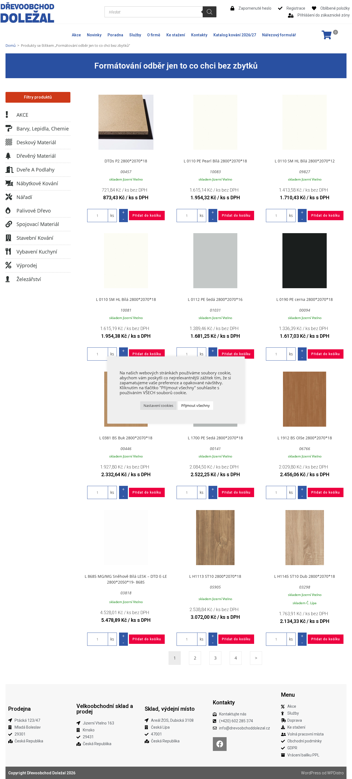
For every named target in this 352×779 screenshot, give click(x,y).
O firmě (153, 35)
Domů (11, 45)
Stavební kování (34, 238)
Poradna (115, 35)
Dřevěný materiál (36, 155)
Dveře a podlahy (35, 169)
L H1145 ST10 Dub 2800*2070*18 (304, 576)
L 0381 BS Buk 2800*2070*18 (125, 437)
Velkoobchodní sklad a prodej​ (104, 709)
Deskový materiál (36, 142)
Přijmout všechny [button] (195, 405)
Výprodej (26, 265)
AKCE (22, 114)
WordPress (311, 773)
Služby (135, 35)
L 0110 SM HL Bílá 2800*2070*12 (305, 161)
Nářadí (24, 197)
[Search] (209, 11)
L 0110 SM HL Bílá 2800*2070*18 (126, 299)
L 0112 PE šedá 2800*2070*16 (215, 299)
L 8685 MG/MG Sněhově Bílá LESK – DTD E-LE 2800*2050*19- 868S (126, 579)
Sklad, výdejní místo (170, 709)
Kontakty (199, 35)
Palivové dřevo (33, 210)
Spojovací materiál (37, 224)
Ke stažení (175, 35)
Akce (76, 35)
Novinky (94, 35)
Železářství (28, 279)
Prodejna (19, 709)
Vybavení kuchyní (36, 251)
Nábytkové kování (37, 183)
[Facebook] (220, 744)
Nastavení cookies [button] (158, 405)
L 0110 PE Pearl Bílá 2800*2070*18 (215, 161)
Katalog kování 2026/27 (234, 35)
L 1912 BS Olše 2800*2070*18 (304, 437)
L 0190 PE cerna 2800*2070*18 (304, 299)
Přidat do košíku (147, 215)
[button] (38, 97)
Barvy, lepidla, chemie (42, 128)
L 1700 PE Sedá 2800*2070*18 (215, 437)
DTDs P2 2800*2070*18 (126, 161)
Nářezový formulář (279, 35)
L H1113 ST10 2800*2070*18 (215, 576)
